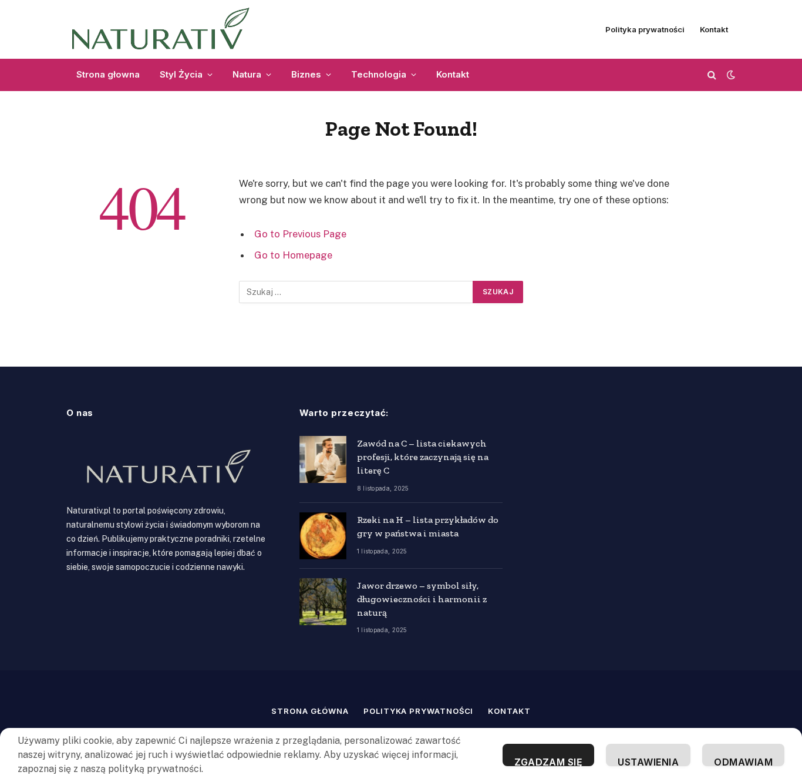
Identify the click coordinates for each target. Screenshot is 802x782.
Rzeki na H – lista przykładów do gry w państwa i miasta (427, 526)
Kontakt (714, 29)
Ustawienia (648, 761)
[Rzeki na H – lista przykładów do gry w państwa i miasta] (322, 535)
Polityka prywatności (645, 29)
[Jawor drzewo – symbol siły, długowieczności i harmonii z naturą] (322, 601)
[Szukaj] (712, 75)
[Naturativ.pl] (165, 29)
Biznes (306, 74)
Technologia (378, 74)
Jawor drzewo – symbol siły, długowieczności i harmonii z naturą (422, 599)
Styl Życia (181, 74)
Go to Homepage (293, 255)
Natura (246, 74)
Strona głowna (108, 74)
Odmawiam (743, 761)
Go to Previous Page (300, 234)
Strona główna (310, 711)
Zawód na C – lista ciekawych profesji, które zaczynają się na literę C (422, 457)
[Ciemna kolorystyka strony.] (730, 74)
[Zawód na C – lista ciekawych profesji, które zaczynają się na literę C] (322, 459)
